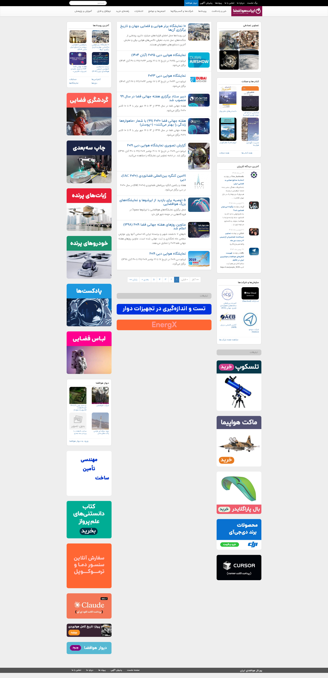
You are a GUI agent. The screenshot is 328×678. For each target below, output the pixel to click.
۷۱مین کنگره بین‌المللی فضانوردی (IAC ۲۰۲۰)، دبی (153, 177)
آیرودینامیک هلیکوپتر (228, 142)
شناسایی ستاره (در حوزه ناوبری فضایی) (251, 113)
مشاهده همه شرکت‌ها (228, 339)
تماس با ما (229, 3)
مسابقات (73, 79)
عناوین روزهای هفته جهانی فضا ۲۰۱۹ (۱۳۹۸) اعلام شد (154, 226)
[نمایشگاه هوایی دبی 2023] (199, 79)
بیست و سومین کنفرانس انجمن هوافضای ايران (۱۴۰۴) (100, 69)
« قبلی (184, 279)
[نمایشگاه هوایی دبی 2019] (199, 258)
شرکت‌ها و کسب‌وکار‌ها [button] (181, 11)
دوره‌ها (94, 83)
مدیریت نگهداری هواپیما (252, 144)
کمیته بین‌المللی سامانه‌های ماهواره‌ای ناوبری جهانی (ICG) (228, 305)
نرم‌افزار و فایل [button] (104, 11)
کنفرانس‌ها (96, 79)
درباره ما (240, 3)
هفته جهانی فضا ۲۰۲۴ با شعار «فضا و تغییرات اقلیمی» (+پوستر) (78, 69)
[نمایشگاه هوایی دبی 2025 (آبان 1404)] (199, 59)
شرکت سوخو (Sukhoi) (254, 330)
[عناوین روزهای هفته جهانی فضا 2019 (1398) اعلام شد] (199, 229)
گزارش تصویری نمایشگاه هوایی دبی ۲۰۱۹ (156, 145)
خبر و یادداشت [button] (219, 11)
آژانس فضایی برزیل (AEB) (228, 326)
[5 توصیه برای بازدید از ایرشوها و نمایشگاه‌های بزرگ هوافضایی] (199, 204)
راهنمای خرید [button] (122, 11)
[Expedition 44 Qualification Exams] (229, 39)
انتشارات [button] (138, 11)
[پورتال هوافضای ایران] (246, 8)
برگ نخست (252, 3)
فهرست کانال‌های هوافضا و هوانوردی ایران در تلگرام (232, 257)
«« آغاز (195, 279)
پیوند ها (102, 670)
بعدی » (145, 279)
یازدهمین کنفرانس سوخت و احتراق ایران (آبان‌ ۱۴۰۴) (78, 47)
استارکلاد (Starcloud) (250, 301)
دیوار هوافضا (191, 3)
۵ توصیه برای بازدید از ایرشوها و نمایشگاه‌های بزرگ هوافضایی (152, 202)
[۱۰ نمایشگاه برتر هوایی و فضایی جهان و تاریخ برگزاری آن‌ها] (199, 31)
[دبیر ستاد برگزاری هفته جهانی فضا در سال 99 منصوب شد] (199, 100)
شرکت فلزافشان (103, 405)
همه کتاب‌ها (247, 153)
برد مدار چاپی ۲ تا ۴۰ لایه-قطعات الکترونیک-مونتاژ (78, 407)
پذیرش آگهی (206, 3)
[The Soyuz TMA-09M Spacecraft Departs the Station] (229, 59)
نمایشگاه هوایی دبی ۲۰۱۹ (167, 253)
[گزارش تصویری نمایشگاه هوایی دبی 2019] (199, 155)
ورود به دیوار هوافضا (78, 441)
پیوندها (218, 3)
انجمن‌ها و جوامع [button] (156, 11)
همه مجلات (224, 153)
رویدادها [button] (202, 11)
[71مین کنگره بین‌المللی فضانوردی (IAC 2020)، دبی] (199, 180)
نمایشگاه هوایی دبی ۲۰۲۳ (167, 75)
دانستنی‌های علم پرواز (227, 111)
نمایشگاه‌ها (73, 83)
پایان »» (133, 279)
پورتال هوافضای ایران (251, 670)
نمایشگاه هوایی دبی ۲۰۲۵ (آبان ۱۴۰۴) (158, 55)
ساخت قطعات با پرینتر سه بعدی (79, 432)
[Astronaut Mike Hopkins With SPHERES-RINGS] (249, 39)
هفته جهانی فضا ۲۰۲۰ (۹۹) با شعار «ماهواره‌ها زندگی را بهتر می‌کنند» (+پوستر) (152, 122)
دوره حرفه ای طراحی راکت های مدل (101, 432)
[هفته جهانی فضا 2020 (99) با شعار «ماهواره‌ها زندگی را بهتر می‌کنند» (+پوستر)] (199, 126)
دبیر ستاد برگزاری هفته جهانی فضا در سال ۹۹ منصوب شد (153, 98)
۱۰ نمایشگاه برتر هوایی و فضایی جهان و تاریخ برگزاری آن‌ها (153, 28)
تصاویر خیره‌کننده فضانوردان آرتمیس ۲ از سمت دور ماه (232, 237)
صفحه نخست (133, 670)
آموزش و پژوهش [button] (83, 11)
